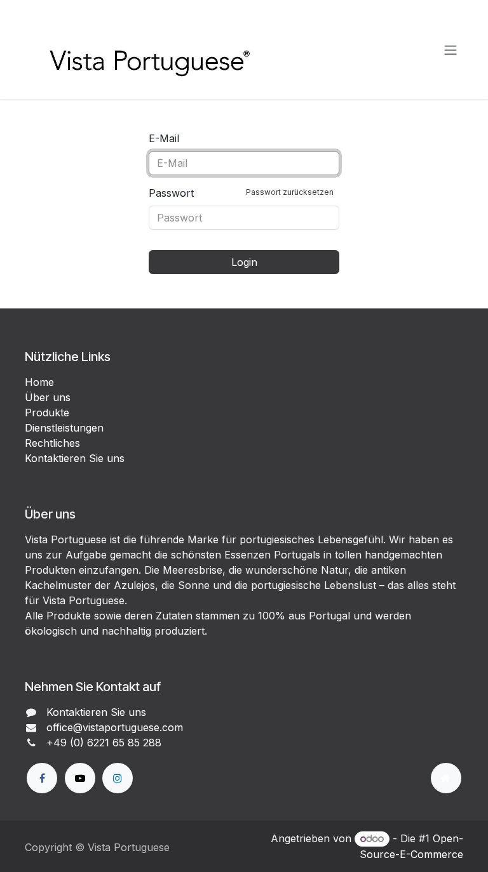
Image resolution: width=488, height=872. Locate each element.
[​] (42, 778)
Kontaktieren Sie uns (75, 458)
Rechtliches (52, 443)
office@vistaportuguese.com (114, 727)
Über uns (48, 397)
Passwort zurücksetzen (290, 192)
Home (39, 382)
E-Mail (164, 138)
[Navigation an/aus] (450, 49)
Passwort (241, 193)
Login (244, 262)
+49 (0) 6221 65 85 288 (103, 742)
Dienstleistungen (64, 427)
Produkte (47, 412)
